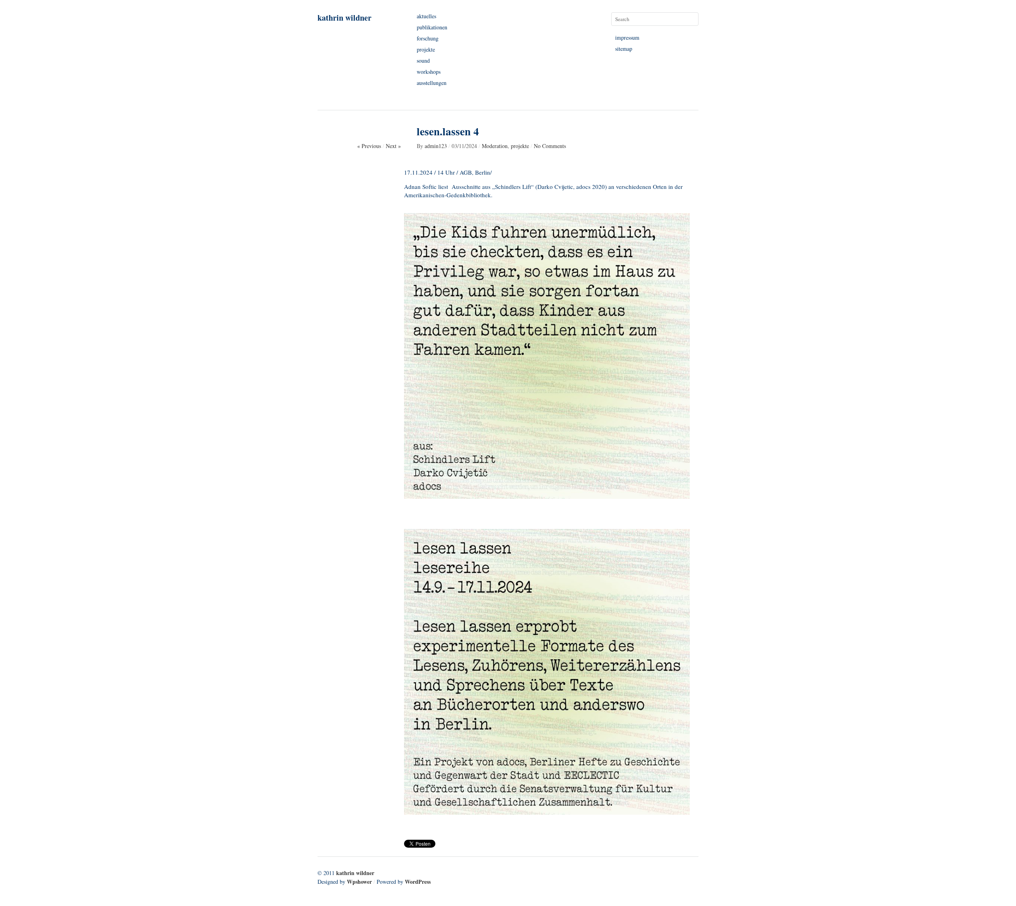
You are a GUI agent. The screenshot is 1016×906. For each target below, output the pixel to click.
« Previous (369, 146)
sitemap (623, 48)
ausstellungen (431, 83)
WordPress (418, 881)
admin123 (436, 146)
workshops (429, 71)
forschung (428, 38)
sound (423, 60)
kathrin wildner (344, 17)
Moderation (495, 146)
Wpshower (359, 881)
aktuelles (426, 16)
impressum (627, 37)
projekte (426, 49)
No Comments (550, 146)
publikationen (432, 27)
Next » (393, 146)
